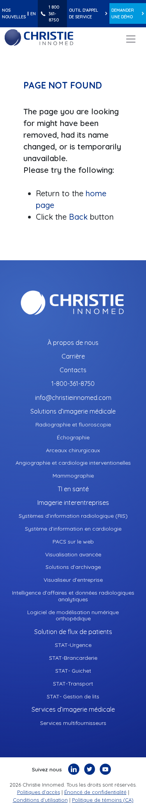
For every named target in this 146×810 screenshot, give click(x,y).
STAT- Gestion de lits (73, 696)
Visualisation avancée (73, 554)
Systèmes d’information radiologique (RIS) (73, 516)
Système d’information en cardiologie (73, 529)
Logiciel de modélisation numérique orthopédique (73, 615)
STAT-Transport (73, 683)
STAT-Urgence (73, 645)
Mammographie (73, 475)
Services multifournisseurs (73, 723)
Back (79, 217)
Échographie (73, 437)
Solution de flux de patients (73, 632)
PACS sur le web (73, 541)
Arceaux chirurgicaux (73, 450)
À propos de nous (73, 342)
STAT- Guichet (73, 671)
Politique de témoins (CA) (103, 800)
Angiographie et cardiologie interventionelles (73, 463)
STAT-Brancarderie (73, 658)
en (33, 13)
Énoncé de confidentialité (95, 792)
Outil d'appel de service (83, 13)
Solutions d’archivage (73, 567)
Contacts (73, 370)
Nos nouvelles (14, 13)
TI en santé (73, 489)
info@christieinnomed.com (73, 397)
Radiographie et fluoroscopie (73, 424)
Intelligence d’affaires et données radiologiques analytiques (73, 596)
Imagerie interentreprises (73, 502)
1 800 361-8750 (54, 13)
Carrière (73, 356)
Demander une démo (122, 13)
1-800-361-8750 (73, 383)
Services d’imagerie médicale (73, 709)
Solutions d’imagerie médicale (73, 411)
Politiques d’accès (38, 792)
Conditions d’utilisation (40, 800)
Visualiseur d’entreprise (73, 580)
